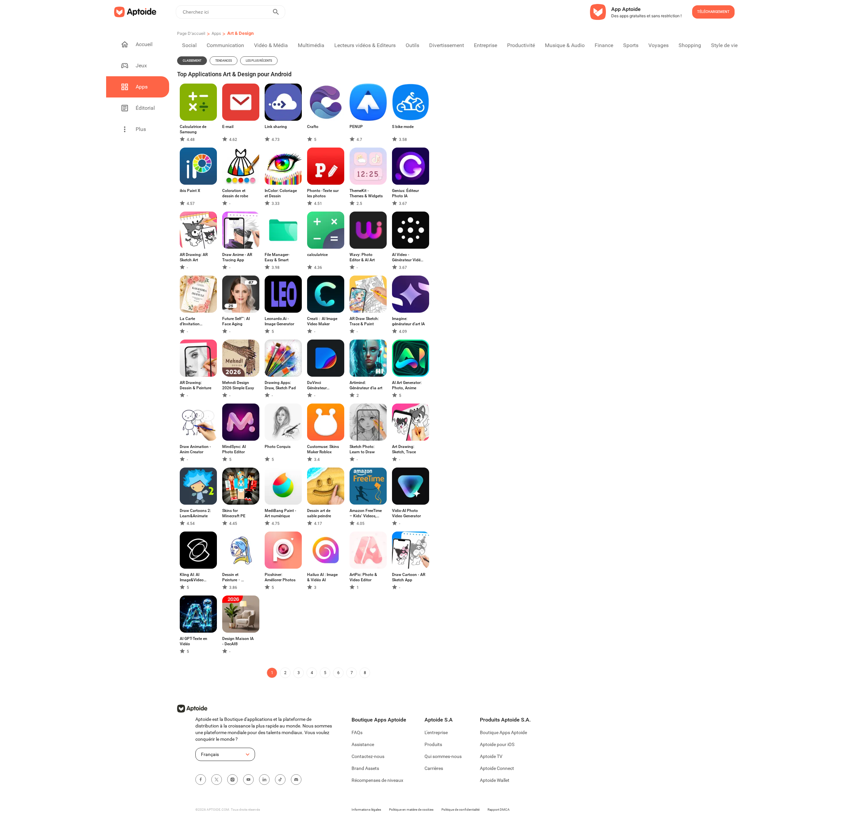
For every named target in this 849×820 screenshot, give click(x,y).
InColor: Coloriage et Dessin (281, 193)
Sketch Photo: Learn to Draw (362, 449)
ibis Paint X (190, 190)
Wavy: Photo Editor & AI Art (362, 257)
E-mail (227, 126)
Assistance (363, 744)
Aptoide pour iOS (497, 744)
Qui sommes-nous (443, 756)
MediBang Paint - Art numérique (280, 513)
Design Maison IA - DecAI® (238, 641)
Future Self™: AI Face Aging (236, 321)
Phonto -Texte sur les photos (323, 193)
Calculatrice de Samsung (193, 129)
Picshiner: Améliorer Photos (280, 577)
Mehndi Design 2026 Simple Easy (238, 385)
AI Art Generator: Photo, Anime (407, 385)
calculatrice (317, 254)
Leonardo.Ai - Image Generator (279, 321)
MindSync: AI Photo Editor (234, 449)
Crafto (312, 126)
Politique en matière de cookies (411, 809)
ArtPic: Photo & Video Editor (363, 577)
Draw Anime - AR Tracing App (237, 257)
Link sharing (276, 126)
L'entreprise (436, 732)
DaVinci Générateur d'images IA (317, 385)
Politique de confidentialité (460, 809)
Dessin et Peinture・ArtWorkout (232, 577)
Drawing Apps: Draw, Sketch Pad (280, 385)
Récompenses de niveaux (377, 780)
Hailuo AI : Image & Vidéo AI (322, 577)
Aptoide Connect (497, 768)
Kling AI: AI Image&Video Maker (192, 577)
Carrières (433, 768)
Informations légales (366, 809)
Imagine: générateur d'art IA (408, 321)
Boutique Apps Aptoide (503, 732)
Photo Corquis (278, 446)
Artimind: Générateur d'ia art (366, 385)
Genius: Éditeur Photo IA (405, 193)
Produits (433, 744)
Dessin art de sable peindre (319, 513)
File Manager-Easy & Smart (277, 257)
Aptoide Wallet (494, 780)
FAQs (357, 732)
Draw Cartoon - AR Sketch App (408, 577)
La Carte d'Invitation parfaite (190, 321)
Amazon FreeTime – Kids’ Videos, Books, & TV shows (366, 513)
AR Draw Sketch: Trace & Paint (364, 321)
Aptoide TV (491, 756)
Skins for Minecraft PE (233, 513)
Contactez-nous (368, 756)
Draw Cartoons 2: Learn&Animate (195, 513)
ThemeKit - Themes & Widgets (366, 193)
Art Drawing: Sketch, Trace (404, 449)
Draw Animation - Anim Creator (195, 449)
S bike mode (403, 126)
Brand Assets (365, 768)
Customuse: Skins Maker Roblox (323, 449)
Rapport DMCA (499, 809)
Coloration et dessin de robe (235, 193)
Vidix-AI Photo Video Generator (406, 513)
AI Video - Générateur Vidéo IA (407, 257)
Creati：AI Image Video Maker (322, 321)
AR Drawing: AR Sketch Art (194, 257)
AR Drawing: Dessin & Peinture (195, 385)
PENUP (356, 126)
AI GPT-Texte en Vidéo (193, 641)
